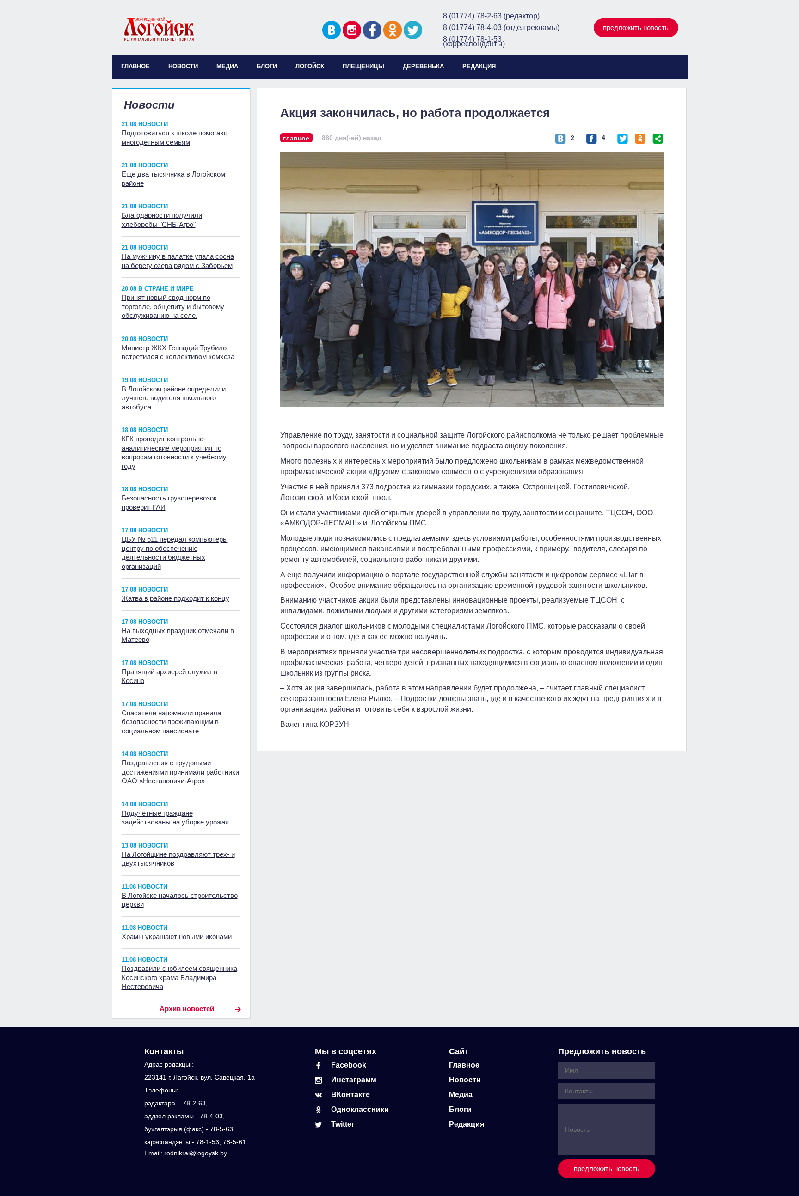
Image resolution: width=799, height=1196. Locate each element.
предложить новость (636, 27)
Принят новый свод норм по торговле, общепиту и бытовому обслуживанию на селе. (173, 306)
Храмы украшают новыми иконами (177, 936)
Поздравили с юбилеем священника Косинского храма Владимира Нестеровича (179, 977)
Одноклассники (360, 1109)
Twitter (342, 1124)
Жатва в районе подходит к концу (175, 598)
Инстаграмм (353, 1080)
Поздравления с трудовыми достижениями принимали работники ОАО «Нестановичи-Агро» (180, 772)
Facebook (348, 1065)
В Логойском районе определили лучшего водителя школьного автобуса (174, 398)
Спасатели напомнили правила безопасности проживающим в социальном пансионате (171, 722)
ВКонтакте (350, 1094)
